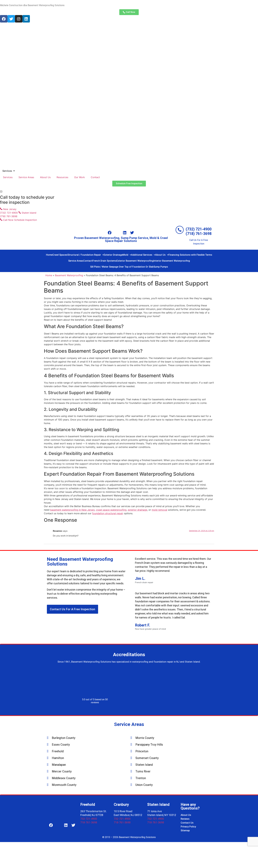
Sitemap (185, 830)
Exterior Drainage (113, 254)
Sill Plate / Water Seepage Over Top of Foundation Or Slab (121, 266)
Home (49, 254)
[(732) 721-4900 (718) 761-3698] (180, 230)
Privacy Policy (188, 826)
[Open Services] (14, 171)
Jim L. (140, 578)
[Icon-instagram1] (117, 232)
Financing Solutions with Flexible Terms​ (190, 254)
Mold (125, 254)
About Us (45, 177)
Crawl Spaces (59, 254)
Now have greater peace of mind (150, 629)
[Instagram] (18, 19)
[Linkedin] (26, 19)
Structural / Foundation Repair (84, 254)
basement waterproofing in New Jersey (72, 509)
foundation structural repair (107, 513)
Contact (95, 177)
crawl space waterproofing (111, 509)
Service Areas (26, 177)
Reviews (185, 818)
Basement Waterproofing (69, 275)
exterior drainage (137, 509)
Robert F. (142, 625)
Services (8, 177)
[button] (85, 255)
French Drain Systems (104, 260)
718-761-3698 (88, 822)
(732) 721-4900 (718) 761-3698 (199, 231)
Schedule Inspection (25, 219)
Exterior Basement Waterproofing (134, 260)
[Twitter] (11, 19)
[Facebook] (3, 19)
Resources (62, 177)
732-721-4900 (88, 818)
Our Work (79, 177)
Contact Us (187, 822)
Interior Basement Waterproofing (171, 260)
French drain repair (144, 582)
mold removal (159, 509)
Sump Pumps (160, 266)
